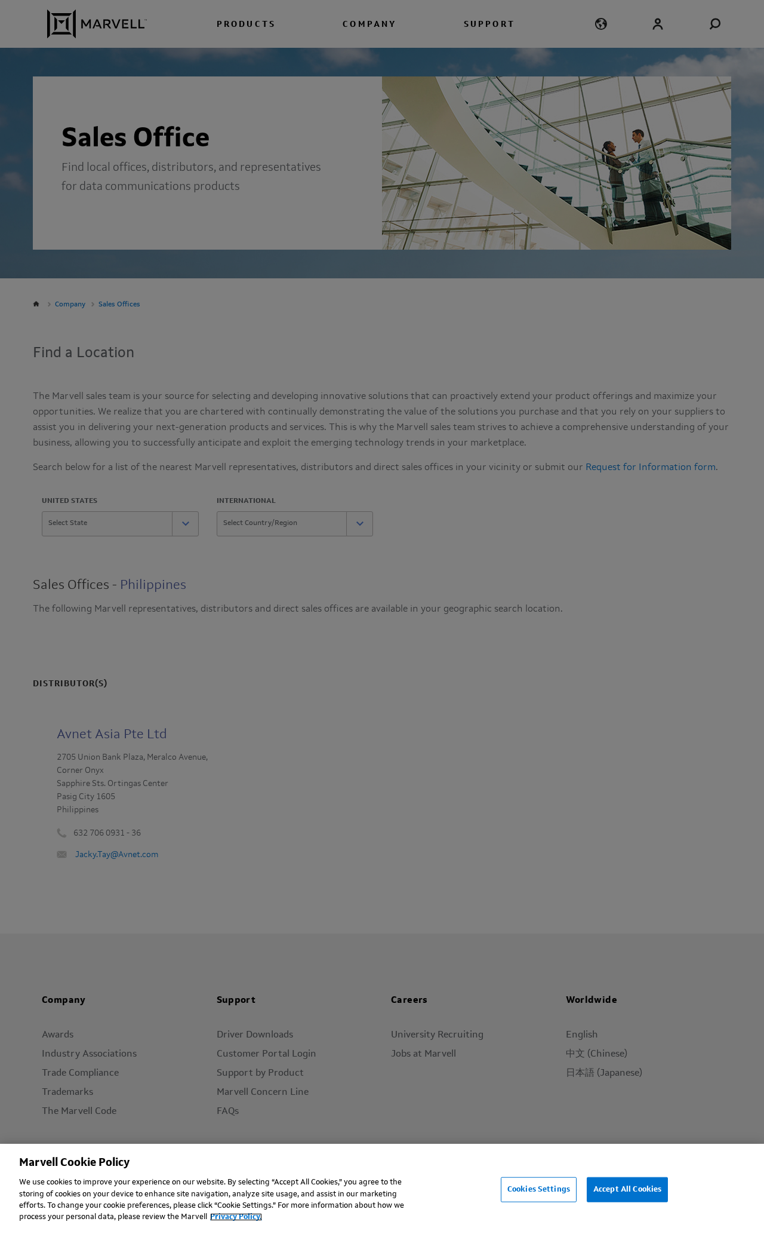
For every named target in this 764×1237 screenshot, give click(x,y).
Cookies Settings (538, 1189)
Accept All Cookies (627, 1189)
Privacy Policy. (236, 1217)
